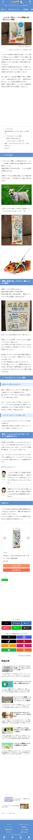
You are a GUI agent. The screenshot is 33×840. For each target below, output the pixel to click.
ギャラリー (9, 832)
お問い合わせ (24, 832)
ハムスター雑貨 (24, 829)
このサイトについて (24, 824)
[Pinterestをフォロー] (24, 641)
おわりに (7, 148)
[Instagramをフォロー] (24, 637)
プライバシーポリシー (16, 834)
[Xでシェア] (5, 585)
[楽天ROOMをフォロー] (24, 645)
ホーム (9, 824)
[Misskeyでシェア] (27, 585)
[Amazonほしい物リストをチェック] (8, 645)
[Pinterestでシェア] (9, 594)
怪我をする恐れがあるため (13, 138)
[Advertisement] (16, 107)
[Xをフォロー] (8, 637)
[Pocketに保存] (20, 589)
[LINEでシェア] (27, 589)
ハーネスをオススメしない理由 (13, 136)
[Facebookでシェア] (5, 589)
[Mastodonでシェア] (12, 585)
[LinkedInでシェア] (16, 594)
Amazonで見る (16, 565)
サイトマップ (9, 827)
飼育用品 (5, 579)
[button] (26, 628)
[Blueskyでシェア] (20, 585)
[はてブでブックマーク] (12, 589)
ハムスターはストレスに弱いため (15, 141)
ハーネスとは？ (9, 129)
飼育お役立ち (9, 829)
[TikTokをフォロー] (8, 641)
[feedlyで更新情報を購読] (8, 650)
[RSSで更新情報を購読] (24, 650)
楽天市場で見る (16, 570)
